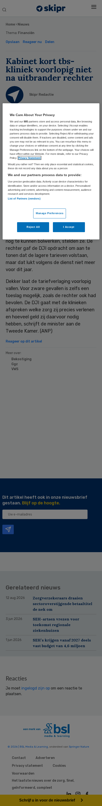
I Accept (68, 226)
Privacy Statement (29, 157)
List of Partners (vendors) (24, 198)
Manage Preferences (49, 213)
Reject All (33, 226)
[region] (51, 171)
